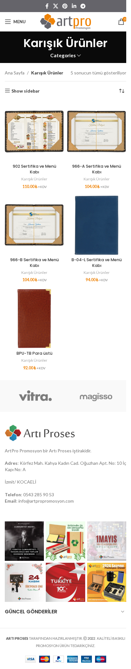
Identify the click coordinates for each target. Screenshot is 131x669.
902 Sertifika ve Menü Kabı (34, 169)
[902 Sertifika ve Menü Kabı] (34, 131)
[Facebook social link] (47, 6)
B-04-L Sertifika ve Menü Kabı (97, 262)
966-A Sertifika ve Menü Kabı (96, 169)
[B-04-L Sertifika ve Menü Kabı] (96, 225)
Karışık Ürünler (34, 179)
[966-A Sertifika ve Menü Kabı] (96, 131)
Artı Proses (60, 450)
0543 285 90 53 (38, 494)
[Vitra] (35, 396)
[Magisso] (96, 396)
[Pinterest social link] (65, 6)
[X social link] (55, 6)
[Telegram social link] (82, 6)
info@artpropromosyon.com (46, 501)
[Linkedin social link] (74, 6)
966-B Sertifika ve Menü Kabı (34, 262)
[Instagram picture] (24, 541)
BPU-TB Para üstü (34, 353)
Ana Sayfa (14, 72)
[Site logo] (65, 21)
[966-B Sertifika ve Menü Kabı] (34, 225)
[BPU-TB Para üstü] (34, 318)
